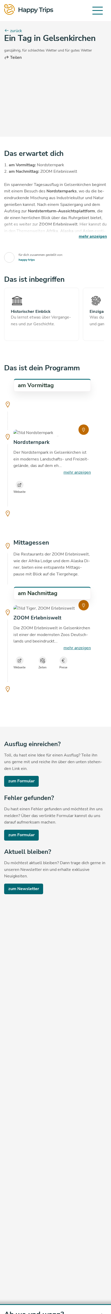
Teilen (15, 57)
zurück (15, 31)
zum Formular (21, 781)
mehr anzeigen (77, 472)
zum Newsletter (23, 889)
